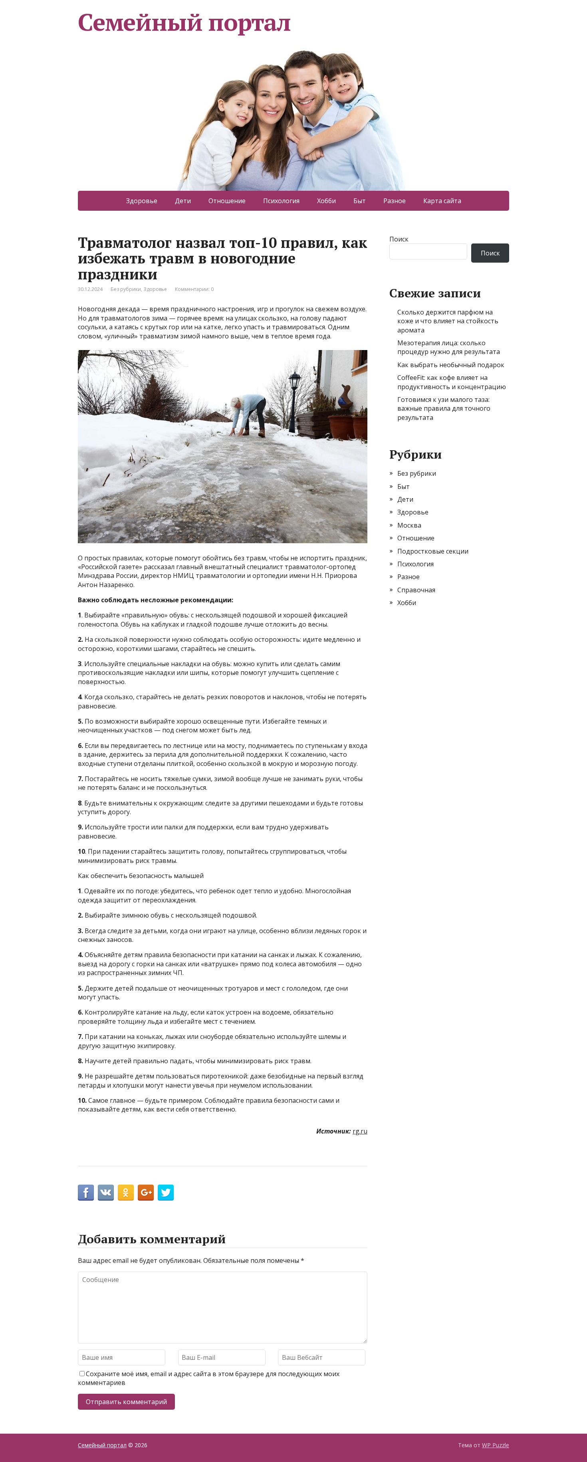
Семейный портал (184, 22)
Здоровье (141, 200)
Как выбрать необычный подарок (450, 364)
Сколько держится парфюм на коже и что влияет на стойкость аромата (447, 321)
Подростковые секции (432, 551)
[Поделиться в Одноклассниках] (126, 1193)
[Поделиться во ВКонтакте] (106, 1193)
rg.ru (360, 1131)
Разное (394, 200)
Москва (409, 525)
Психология (281, 200)
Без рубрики (126, 289)
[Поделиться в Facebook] (86, 1193)
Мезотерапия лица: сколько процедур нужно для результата (448, 347)
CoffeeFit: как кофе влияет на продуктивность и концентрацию (451, 382)
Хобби (326, 200)
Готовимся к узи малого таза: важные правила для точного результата (443, 408)
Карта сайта (442, 200)
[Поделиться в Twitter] (166, 1193)
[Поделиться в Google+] (146, 1193)
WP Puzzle (495, 1445)
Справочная (416, 590)
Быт (359, 200)
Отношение (227, 200)
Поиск (399, 239)
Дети (183, 200)
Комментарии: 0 (194, 289)
